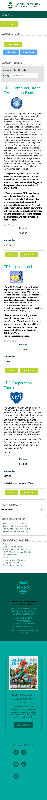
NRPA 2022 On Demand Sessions (18, 552)
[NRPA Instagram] (16, 778)
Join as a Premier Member (14, 523)
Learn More (23, 725)
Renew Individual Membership (16, 529)
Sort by (6, 75)
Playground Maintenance (14, 560)
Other (5, 557)
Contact (11, 630)
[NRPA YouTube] (16, 766)
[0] (5, 225)
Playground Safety (11, 562)
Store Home (8, 24)
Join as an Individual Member (16, 526)
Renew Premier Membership (15, 531)
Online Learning (10, 554)
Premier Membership (12, 565)
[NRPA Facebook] (16, 754)
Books (5, 544)
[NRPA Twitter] (24, 754)
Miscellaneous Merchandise (15, 549)
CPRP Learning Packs (12, 547)
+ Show (42, 509)
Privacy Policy (23, 630)
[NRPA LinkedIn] (24, 766)
